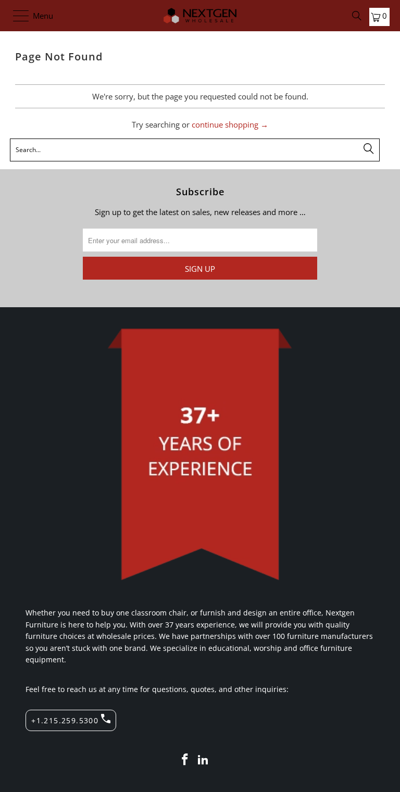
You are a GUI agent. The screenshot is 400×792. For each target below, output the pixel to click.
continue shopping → (230, 124)
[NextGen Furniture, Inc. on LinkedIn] (203, 760)
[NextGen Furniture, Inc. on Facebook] (185, 760)
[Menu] (15, 15)
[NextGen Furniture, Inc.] (200, 15)
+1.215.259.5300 (64, 720)
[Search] (357, 15)
